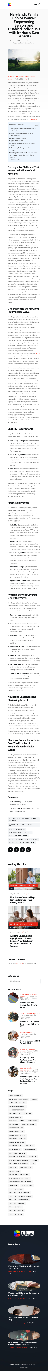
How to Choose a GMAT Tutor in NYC (30, 1042)
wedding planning (16, 1203)
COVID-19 (27, 1113)
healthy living (15, 1146)
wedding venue (15, 1207)
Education (23, 996)
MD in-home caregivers (20, 832)
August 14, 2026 (27, 1034)
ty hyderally (26, 1185)
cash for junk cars (17, 1103)
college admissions (17, 1106)
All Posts (20, 41)
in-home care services (22, 713)
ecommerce (32, 1121)
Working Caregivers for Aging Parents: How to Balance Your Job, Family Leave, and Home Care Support (21, 941)
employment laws (16, 1131)
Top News (27, 888)
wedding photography (18, 1200)
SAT (33, 1164)
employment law (16, 1128)
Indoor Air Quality (17, 1157)
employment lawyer (17, 1135)
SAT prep (12, 1167)
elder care (13, 1124)
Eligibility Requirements (18, 138)
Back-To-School (31, 994)
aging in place (15, 1095)
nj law (35, 1160)
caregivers (14, 924)
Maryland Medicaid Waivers (19, 808)
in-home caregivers (17, 1153)
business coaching (27, 1068)
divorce (23, 1051)
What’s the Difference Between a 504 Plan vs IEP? (29, 1024)
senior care (24, 77)
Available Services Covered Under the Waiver (22, 144)
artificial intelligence (18, 1099)
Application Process (16, 141)
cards (34, 1099)
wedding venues (15, 1214)
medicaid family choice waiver (23, 839)
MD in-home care (17, 829)
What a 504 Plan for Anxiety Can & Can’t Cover (28, 1005)
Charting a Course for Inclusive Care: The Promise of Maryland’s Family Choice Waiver (23, 155)
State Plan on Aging (16, 802)
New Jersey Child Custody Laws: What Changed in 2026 (28, 1060)
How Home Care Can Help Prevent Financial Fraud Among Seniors (22, 900)
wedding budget (16, 1189)
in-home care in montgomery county (22, 819)
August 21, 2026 (27, 1015)
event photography (17, 1139)
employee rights (29, 1124)
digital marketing (16, 1121)
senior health (18, 888)
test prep (13, 1185)
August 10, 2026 (32, 1051)
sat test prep (25, 1167)
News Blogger (32, 998)
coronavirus (14, 1113)
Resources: (16, 160)
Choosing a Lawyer (27, 1049)
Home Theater (15, 1149)
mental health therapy (18, 1160)
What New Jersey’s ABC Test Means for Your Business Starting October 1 (30, 1080)
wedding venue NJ (16, 1210)
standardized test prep (19, 1178)
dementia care (15, 1117)
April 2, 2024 (19, 79)
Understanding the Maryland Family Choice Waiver (21, 134)
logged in (19, 964)
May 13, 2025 (14, 894)
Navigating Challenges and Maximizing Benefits (23, 149)
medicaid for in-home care (21, 842)
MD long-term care (18, 836)
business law (24, 1070)
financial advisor (16, 1142)
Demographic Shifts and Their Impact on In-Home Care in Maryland (23, 130)
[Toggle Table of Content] (35, 125)
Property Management (18, 1164)
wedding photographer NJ (20, 1196)
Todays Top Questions (17, 1364)
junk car (32, 1157)
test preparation (26, 1032)
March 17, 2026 (15, 932)
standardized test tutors (20, 1182)
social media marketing (18, 1174)
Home (12, 41)
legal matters (25, 885)
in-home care (30, 41)
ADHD (22, 994)
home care (29, 1146)
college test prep (16, 1110)
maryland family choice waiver (20, 825)
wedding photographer (19, 1192)
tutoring (36, 1032)
